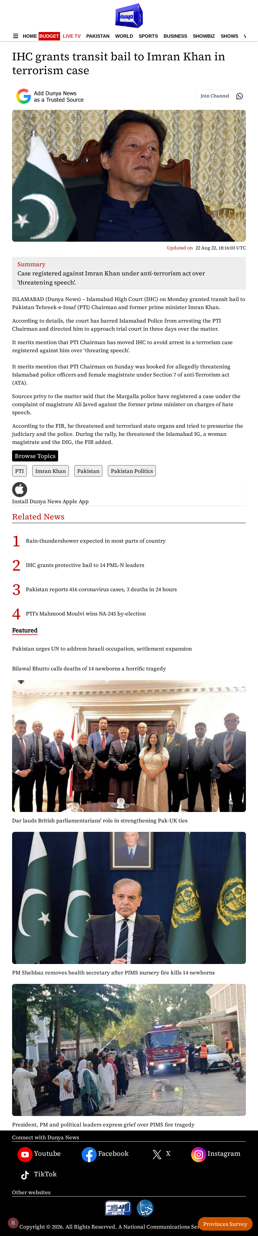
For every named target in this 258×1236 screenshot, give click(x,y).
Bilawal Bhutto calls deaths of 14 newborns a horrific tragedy (89, 668)
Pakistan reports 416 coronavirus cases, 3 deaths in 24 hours (101, 589)
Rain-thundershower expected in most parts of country (96, 540)
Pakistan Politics (132, 471)
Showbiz (204, 36)
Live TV (72, 36)
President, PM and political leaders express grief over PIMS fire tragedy (103, 1124)
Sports (148, 36)
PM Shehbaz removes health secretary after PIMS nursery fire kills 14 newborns (113, 972)
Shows (229, 36)
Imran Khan (50, 471)
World (124, 36)
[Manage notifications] (13, 1222)
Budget (49, 36)
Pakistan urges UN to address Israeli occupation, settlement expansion (102, 648)
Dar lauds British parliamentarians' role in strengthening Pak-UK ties (99, 820)
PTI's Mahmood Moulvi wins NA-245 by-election (86, 613)
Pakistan (98, 36)
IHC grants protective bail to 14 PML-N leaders (85, 565)
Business (175, 36)
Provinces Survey (225, 1224)
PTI (19, 471)
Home (30, 36)
